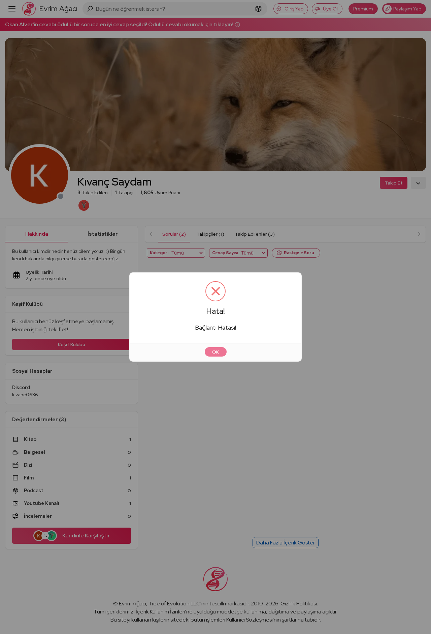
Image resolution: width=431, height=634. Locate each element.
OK (215, 352)
